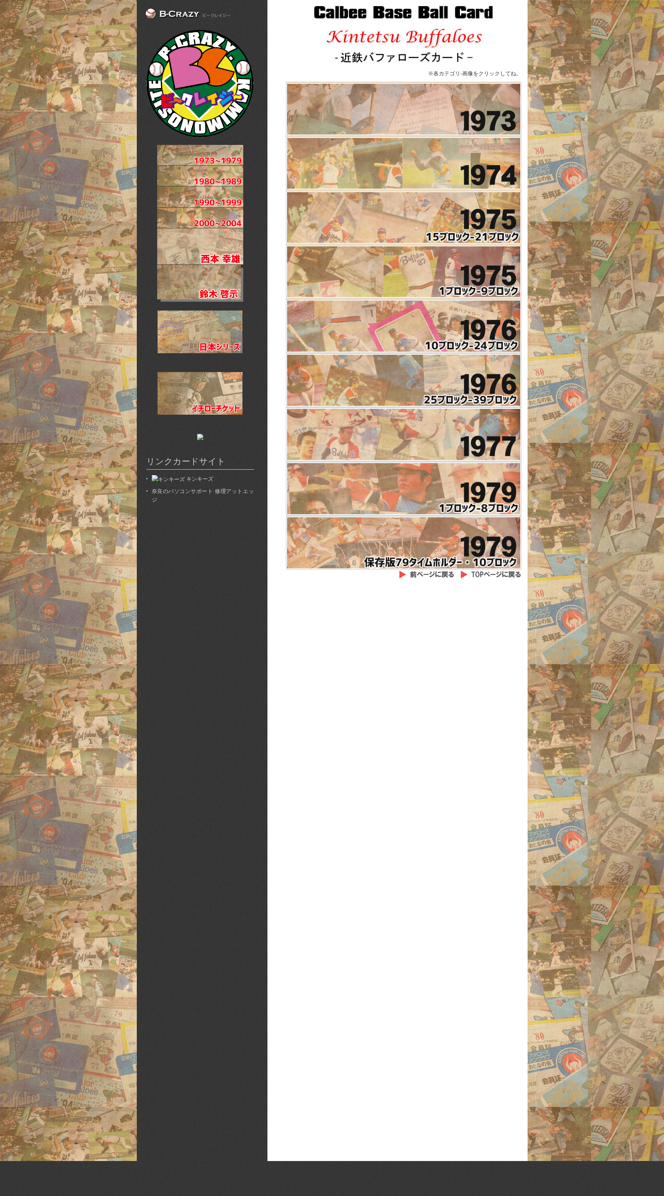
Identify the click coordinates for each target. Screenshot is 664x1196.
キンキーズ (199, 479)
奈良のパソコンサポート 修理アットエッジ (203, 495)
